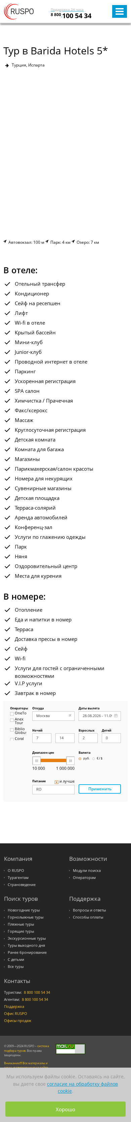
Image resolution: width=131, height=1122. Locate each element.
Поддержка (14, 1006)
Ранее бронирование (27, 952)
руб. (86, 758)
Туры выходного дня (26, 945)
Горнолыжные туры (25, 917)
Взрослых (86, 731)
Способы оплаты (88, 917)
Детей (106, 731)
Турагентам (18, 877)
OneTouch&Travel (20, 713)
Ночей (37, 731)
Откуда (38, 708)
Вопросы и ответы (89, 910)
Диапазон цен (43, 753)
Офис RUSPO (15, 1013)
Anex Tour (19, 721)
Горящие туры (21, 931)
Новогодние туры (24, 910)
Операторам (84, 877)
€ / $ (99, 758)
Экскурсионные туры (27, 938)
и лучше (67, 782)
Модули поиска (87, 870)
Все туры (16, 966)
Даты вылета (89, 708)
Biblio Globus (20, 731)
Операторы (18, 708)
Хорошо (65, 1109)
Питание (39, 781)
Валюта (84, 753)
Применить (100, 789)
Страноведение (22, 884)
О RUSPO (16, 870)
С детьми (16, 959)
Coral (19, 739)
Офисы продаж (17, 1020)
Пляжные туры (21, 924)
